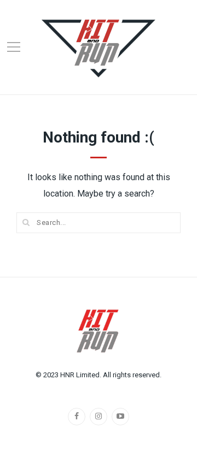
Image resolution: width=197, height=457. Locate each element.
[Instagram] (98, 416)
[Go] (26, 222)
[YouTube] (120, 416)
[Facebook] (76, 416)
